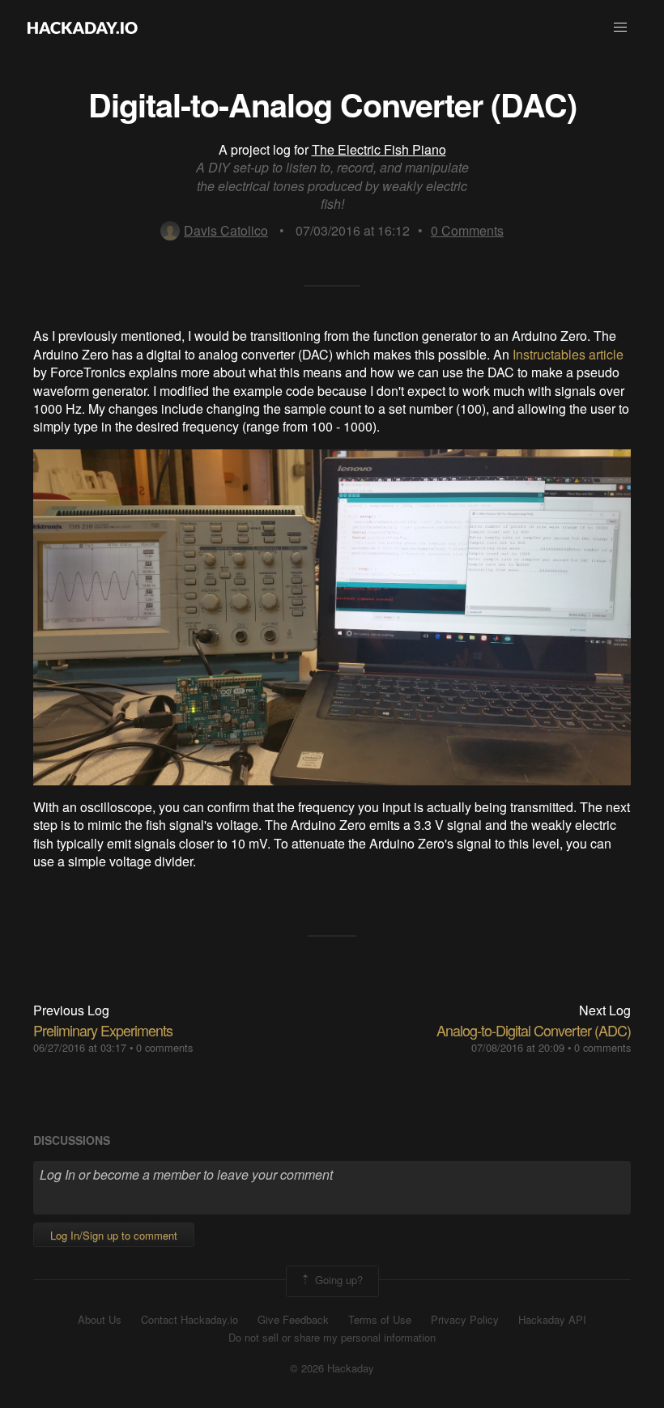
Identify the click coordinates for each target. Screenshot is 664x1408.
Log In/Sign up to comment (113, 1235)
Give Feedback (293, 1319)
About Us (99, 1319)
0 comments (164, 1047)
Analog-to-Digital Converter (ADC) (533, 1029)
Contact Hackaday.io (189, 1319)
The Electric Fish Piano (379, 149)
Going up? (337, 1279)
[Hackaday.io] (82, 27)
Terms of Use (379, 1319)
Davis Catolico (226, 230)
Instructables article (568, 354)
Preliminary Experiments (102, 1029)
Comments (467, 230)
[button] (620, 27)
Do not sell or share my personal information (332, 1337)
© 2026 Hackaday (332, 1368)
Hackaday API (552, 1319)
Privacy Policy (465, 1319)
